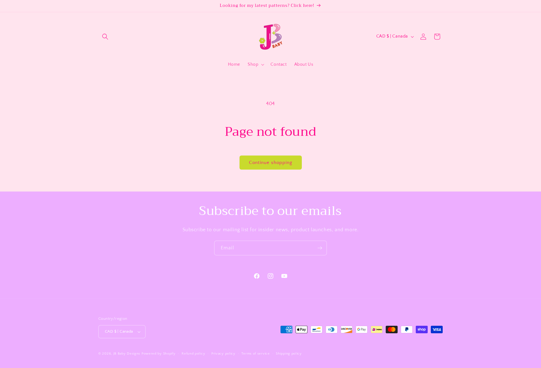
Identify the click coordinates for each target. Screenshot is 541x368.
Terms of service (255, 353)
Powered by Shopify (159, 353)
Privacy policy (223, 353)
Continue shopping (270, 162)
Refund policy (193, 353)
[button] (105, 36)
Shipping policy (289, 353)
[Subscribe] (320, 248)
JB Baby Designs (127, 353)
